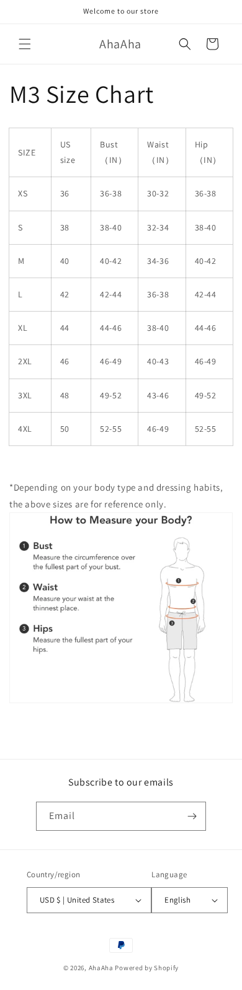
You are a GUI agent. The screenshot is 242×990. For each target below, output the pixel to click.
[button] (24, 44)
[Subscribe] (191, 816)
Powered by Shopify (147, 967)
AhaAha (101, 967)
